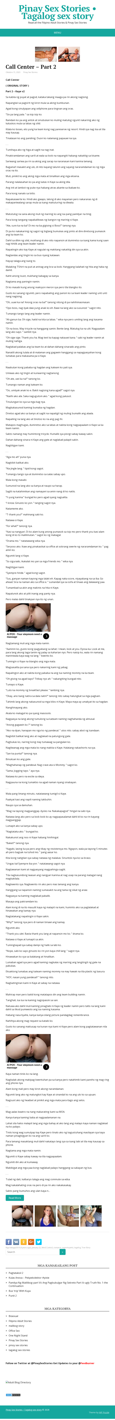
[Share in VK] (16, 1242)
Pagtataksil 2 (16, 1273)
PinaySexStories (43, 1363)
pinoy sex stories (18, 1345)
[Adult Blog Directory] (18, 1382)
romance (57, 1247)
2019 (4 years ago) (23, 1247)
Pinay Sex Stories (30, 72)
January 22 (36, 1247)
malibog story (16, 1325)
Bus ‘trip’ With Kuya (20, 1291)
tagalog (77, 1247)
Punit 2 (13, 1295)
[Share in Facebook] (9, 1242)
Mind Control (47, 1247)
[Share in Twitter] (39, 1242)
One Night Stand (18, 1335)
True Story (86, 1247)
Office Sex (14, 1330)
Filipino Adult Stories (20, 1321)
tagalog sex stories (19, 1350)
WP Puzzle (104, 1412)
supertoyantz (67, 1247)
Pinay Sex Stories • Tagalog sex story (57, 11)
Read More (15, 1198)
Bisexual (13, 1316)
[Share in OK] (24, 1242)
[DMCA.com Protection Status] (13, 1394)
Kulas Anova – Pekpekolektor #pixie (29, 1277)
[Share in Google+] (31, 1242)
